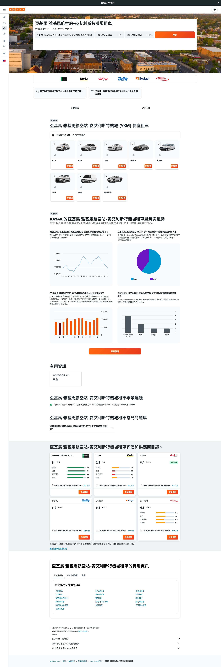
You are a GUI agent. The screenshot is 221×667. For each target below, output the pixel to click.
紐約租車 (139, 598)
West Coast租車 (96, 661)
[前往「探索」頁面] (4, 40)
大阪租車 (99, 605)
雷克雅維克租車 (62, 598)
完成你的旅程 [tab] (72, 575)
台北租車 (59, 594)
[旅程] (4, 53)
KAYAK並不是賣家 (60, 639)
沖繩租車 (59, 591)
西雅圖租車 (60, 602)
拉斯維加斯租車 (62, 605)
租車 (64, 661)
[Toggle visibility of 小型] (153, 279)
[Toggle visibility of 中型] (134, 279)
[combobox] (42, 28)
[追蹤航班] (4, 46)
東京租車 (99, 598)
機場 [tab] (83, 575)
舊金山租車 (139, 591)
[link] (115, 351)
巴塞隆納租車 (140, 605)
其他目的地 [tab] (58, 575)
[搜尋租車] (4, 28)
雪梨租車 (139, 594)
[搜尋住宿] (4, 22)
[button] (218, 3)
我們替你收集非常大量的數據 (65, 643)
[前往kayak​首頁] (17, 9)
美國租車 (72, 661)
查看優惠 (70, 166)
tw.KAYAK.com (55, 661)
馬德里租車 (99, 594)
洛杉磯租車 (99, 591)
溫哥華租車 (139, 602)
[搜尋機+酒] (4, 33)
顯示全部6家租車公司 (58, 549)
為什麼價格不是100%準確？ (65, 648)
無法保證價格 (82, 631)
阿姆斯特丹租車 (101, 602)
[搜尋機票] (4, 17)
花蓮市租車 (60, 609)
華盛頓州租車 (82, 661)
